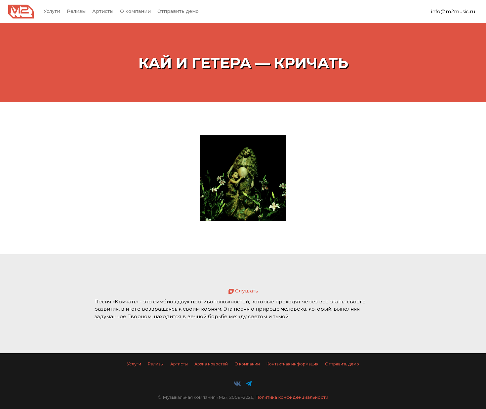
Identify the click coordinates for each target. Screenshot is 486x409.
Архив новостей (211, 363)
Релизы (76, 11)
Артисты (102, 11)
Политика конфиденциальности (291, 397)
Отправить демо (178, 11)
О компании (135, 11)
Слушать (246, 291)
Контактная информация (292, 363)
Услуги (52, 11)
